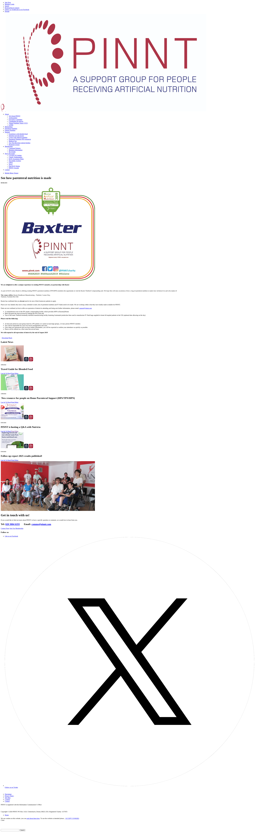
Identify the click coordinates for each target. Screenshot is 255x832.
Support (7, 132)
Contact (7, 170)
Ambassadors (13, 118)
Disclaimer (8, 794)
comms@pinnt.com (41, 524)
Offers (11, 162)
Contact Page (5, 528)
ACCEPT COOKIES (72, 818)
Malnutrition (9, 127)
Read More (14, 373)
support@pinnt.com (85, 308)
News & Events (10, 153)
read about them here (33, 818)
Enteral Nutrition (10, 130)
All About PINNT (14, 116)
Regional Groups (14, 144)
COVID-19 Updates (15, 155)
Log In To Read (6, 373)
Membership (9, 146)
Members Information (15, 150)
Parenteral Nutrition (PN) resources (20, 139)
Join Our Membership (16, 528)
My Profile (12, 152)
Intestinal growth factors (16, 136)
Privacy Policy (9, 796)
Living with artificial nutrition (18, 137)
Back (10, 338)
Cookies (7, 799)
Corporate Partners (15, 148)
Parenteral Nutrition (11, 128)
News (10, 164)
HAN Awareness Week (16, 159)
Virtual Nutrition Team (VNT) (18, 123)
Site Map (7, 798)
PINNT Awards (14, 168)
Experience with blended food (18, 134)
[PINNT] (103, 111)
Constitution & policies (16, 121)
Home (7, 815)
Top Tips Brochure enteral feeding (19, 143)
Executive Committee (15, 119)
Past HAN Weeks (14, 166)
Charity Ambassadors (15, 157)
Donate (7, 11)
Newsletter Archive (15, 161)
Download (5, 338)
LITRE (11, 125)
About (7, 114)
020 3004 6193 (12, 524)
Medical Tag (13, 141)
